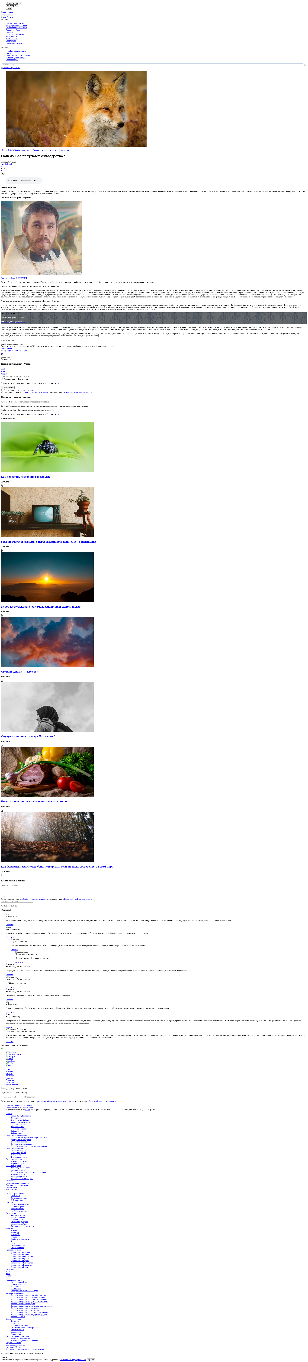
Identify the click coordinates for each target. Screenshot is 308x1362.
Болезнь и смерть (18, 1215)
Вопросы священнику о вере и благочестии (51, 150)
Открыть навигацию (14, 3)
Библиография (16, 1133)
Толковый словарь (18, 1245)
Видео (8, 1276)
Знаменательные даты (20, 1204)
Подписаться (29, 1097)
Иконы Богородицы (19, 1150)
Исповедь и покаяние (19, 1325)
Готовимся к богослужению (17, 1336)
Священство (16, 1334)
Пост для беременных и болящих (24, 1291)
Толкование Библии (19, 1129)
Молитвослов (11, 36)
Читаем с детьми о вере (15, 58)
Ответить (9, 925)
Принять (91, 1360)
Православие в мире (14, 1250)
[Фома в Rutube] (9, 1063)
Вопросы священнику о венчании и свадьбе (29, 1297)
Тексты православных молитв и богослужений (25, 1349)
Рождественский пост (20, 1282)
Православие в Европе (20, 1261)
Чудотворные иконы (19, 1157)
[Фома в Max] (8, 1065)
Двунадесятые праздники (21, 1140)
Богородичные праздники (21, 1144)
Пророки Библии (18, 1124)
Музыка (14, 1237)
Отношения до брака (19, 1222)
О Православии (17, 1200)
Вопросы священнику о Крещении (25, 1310)
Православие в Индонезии (21, 1265)
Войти (17, 68)
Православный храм (14, 1159)
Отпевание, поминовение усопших (25, 1328)
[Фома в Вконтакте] (11, 1052)
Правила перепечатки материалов (20, 1107)
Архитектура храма (19, 1161)
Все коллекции (12, 60)
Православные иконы (15, 1148)
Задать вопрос (7, 348)
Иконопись (15, 1235)
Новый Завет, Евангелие (21, 1116)
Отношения (10, 1181)
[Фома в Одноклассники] (13, 1054)
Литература (15, 1232)
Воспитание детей (13, 1166)
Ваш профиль (12, 6)
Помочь (10, 12)
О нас (8, 1069)
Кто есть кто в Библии (20, 1120)
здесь (59, 383)
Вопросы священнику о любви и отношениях (29, 1312)
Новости (9, 32)
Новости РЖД (11, 1189)
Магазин (9, 1071)
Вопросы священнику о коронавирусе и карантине (31, 1306)
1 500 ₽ (4, 371)
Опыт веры (15, 1196)
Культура (9, 1228)
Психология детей (18, 1170)
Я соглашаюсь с (18, 390)
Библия (9, 1114)
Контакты (10, 1076)
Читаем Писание (17, 1127)
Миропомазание (17, 1330)
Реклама (9, 1074)
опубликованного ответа (83, 346)
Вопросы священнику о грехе (23, 1304)
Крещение (15, 1321)
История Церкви (17, 1207)
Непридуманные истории (16, 26)
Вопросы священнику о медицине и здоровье (29, 1315)
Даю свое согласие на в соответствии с (48, 392)
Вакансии (10, 1080)
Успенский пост (17, 1286)
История (9, 1202)
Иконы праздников (18, 1153)
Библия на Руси (17, 1131)
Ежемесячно (23, 379)
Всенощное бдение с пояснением (24, 1341)
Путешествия (11, 1187)
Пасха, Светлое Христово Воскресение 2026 (29, 1137)
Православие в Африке (20, 1254)
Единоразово (9, 379)
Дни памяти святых (19, 1142)
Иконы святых (16, 1155)
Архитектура (16, 1230)
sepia (11, 164)
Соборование (16, 1332)
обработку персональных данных (35, 392)
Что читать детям (18, 1174)
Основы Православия (15, 23)
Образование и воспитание (17, 1185)
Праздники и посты (14, 1280)
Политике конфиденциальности (73, 1360)
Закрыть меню (7, 15)
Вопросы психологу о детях (22, 1179)
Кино (13, 1241)
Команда (9, 1078)
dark (6, 164)
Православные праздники (16, 1135)
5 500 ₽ (4, 374)
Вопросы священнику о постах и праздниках (29, 1146)
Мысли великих (17, 1248)
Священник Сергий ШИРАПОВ (14, 278)
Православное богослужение (18, 55)
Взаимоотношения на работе (22, 1226)
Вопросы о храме (18, 1317)
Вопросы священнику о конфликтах (25, 1308)
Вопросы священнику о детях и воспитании (29, 1172)
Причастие (15, 1323)
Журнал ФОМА (7, 150)
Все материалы (12, 39)
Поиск (9, 8)
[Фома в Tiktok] (9, 1059)
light (2, 164)
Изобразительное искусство (22, 1239)
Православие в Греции (20, 1258)
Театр (13, 1243)
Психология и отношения (16, 28)
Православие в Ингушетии (22, 1263)
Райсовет (9, 53)
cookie (27, 1110)
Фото (8, 1274)
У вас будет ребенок (19, 1176)
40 (2, 353)
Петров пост (16, 1289)
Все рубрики (11, 41)
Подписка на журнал (14, 43)
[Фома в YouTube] (10, 1061)
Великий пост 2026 (18, 1284)
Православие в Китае (19, 1267)
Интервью (10, 1269)
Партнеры (10, 1082)
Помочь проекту (8, 387)
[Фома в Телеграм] (10, 1057)
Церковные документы (15, 1345)
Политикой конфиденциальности (78, 392)
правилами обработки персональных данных (56, 1101)
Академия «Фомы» (13, 30)
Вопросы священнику (15, 34)
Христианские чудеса (19, 1198)
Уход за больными (18, 1217)
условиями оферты (25, 390)
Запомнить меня (10, 906)
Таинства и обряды (14, 1319)
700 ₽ (3, 369)
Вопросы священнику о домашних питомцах (29, 1302)
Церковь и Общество (14, 1347)
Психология (11, 1213)
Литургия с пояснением (20, 1338)
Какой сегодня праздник (16, 51)
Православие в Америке (21, 1252)
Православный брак (19, 1224)
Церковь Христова (13, 1343)
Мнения (9, 1271)
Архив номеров (12, 1084)
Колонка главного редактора (17, 1183)
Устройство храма (18, 1163)
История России (17, 1209)
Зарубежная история (19, 1211)
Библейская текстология (21, 1122)
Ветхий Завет (16, 1118)
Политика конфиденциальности (19, 1105)
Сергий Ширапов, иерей (17, 350)
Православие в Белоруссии (22, 1256)
